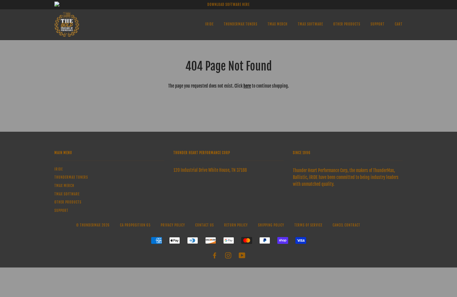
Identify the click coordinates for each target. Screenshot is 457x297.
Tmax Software (310, 24)
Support (378, 24)
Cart (399, 24)
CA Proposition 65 (135, 225)
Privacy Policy (173, 225)
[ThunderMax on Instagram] (228, 256)
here (247, 86)
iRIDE (209, 24)
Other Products (346, 24)
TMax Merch (278, 24)
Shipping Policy (271, 225)
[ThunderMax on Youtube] (242, 256)
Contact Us (204, 225)
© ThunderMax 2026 (93, 225)
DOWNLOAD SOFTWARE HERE (228, 4)
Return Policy (236, 225)
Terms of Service (308, 225)
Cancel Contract (346, 225)
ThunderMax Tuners (240, 24)
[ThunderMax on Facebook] (214, 256)
